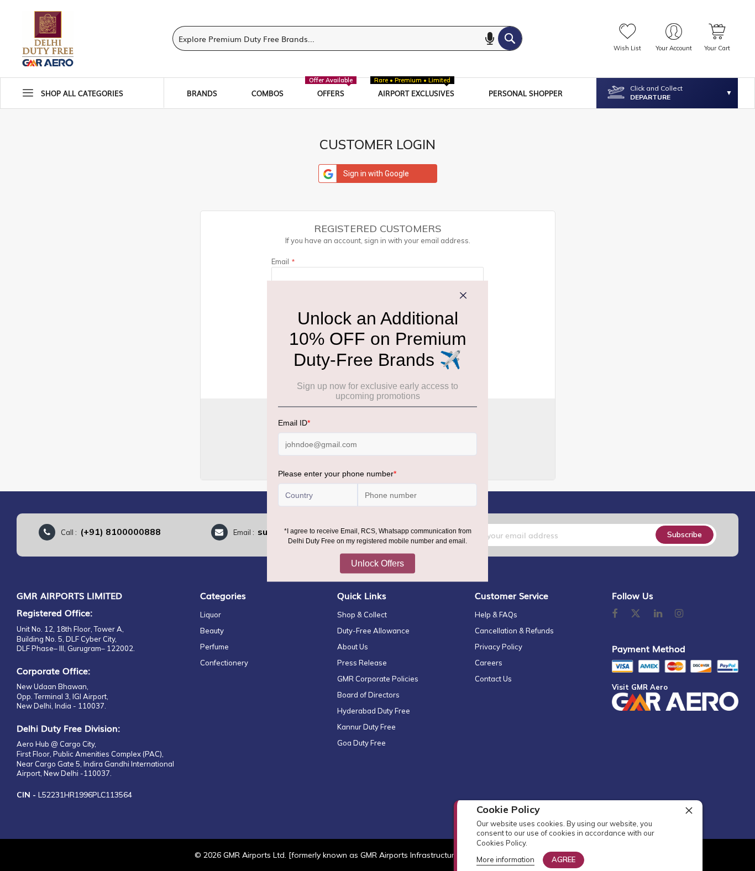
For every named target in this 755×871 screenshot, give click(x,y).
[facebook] (614, 614)
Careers (488, 662)
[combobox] (347, 38)
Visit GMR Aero (640, 687)
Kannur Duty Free (366, 726)
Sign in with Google (376, 173)
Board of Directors (368, 694)
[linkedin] (659, 614)
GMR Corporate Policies (377, 678)
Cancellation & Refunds (514, 630)
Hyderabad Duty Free (373, 710)
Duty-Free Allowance (373, 630)
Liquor (210, 614)
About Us (352, 646)
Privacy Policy (498, 646)
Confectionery (224, 662)
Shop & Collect (362, 614)
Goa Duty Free (361, 742)
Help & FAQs (496, 614)
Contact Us (493, 678)
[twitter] (636, 614)
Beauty (212, 630)
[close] (688, 810)
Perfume (214, 646)
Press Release (362, 662)
